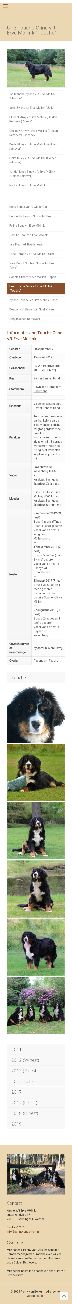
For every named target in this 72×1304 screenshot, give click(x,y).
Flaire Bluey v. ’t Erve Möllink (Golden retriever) (32, 160)
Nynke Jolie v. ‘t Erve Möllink (27, 185)
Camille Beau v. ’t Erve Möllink (28, 235)
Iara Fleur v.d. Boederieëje (26, 244)
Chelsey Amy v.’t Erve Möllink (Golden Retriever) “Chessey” (33, 133)
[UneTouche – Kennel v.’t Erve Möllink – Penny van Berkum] (35, 947)
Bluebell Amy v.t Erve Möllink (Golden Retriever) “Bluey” (33, 119)
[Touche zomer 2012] (35, 830)
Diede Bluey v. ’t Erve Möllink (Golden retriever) (33, 146)
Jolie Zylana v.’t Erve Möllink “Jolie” (31, 108)
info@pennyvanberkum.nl (23, 1231)
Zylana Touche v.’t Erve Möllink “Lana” (33, 300)
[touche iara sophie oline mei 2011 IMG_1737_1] (35, 1005)
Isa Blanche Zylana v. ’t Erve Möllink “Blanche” (32, 96)
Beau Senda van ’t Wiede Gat (28, 207)
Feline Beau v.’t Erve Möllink (27, 225)
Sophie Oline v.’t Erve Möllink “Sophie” (33, 277)
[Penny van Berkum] (36, 11)
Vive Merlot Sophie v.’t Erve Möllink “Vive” (31, 265)
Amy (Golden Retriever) (24, 319)
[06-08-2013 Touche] (35, 772)
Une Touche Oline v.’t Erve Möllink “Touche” (30, 288)
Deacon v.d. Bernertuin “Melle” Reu (31, 309)
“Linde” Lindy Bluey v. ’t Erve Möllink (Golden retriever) (32, 174)
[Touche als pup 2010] (35, 714)
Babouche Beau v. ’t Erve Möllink (30, 216)
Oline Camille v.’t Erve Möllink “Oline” (32, 254)
